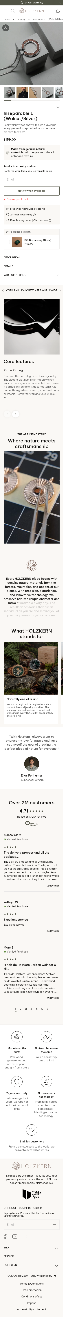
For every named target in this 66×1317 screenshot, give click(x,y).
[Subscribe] (55, 1225)
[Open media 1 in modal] (5, 27)
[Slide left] (3, 290)
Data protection (32, 1290)
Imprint (31, 1303)
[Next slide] (15, 414)
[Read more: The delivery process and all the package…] (32, 862)
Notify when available (31, 190)
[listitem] (31, 242)
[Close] (60, 3)
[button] (5, 10)
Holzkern (23, 1275)
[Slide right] (60, 290)
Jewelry (21, 19)
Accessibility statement (31, 1309)
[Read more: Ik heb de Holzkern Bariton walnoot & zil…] (32, 972)
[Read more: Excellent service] (32, 916)
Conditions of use (31, 1296)
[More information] (47, 209)
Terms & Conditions (32, 1283)
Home (7, 19)
